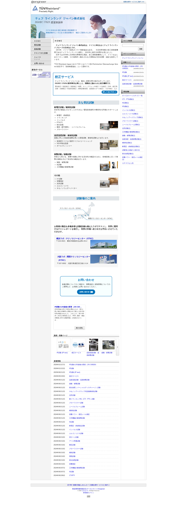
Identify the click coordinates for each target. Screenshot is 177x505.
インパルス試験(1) (128, 110)
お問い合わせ (39, 63)
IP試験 (71, 368)
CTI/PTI (72, 475)
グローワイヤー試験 (76, 403)
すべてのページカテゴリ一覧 (132, 96)
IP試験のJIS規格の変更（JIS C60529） (83, 364)
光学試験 (72, 395)
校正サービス (76, 353)
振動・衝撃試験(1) (128, 135)
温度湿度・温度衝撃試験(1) (131, 139)
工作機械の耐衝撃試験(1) (131, 132)
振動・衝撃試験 (107, 353)
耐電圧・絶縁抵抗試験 (77, 426)
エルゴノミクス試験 (76, 433)
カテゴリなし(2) (127, 163)
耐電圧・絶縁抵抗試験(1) (131, 146)
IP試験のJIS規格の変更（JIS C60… (68, 307)
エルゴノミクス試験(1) (130, 114)
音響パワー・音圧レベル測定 (79, 414)
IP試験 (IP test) (62, 353)
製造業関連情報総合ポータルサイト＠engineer (88, 489)
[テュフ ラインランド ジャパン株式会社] (88, 38)
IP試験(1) (125, 106)
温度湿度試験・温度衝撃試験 (79, 380)
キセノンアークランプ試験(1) (132, 117)
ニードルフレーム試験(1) (131, 124)
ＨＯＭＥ (37, 41)
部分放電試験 (74, 460)
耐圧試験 (72, 445)
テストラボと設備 (41, 53)
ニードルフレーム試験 (77, 407)
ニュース (37, 58)
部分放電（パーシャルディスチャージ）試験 (85, 387)
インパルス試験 (74, 429)
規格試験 (37, 49)
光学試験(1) (126, 128)
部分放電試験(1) (127, 154)
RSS (88, 496)
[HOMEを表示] (46, 9)
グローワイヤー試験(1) (130, 121)
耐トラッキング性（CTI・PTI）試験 (82, 399)
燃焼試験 (72, 452)
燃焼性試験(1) (127, 143)
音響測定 (72, 464)
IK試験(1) (125, 103)
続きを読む (79, 328)
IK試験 (71, 422)
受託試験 (37, 45)
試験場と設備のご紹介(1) (131, 150)
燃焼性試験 (73, 410)
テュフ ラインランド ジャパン (133, 58)
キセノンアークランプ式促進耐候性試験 (83, 391)
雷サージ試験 (74, 437)
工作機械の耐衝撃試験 (77, 418)
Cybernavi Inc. (85, 490)
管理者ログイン (88, 493)
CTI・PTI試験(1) (128, 99)
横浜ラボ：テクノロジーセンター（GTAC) (74, 238)
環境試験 (72, 456)
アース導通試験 (74, 441)
